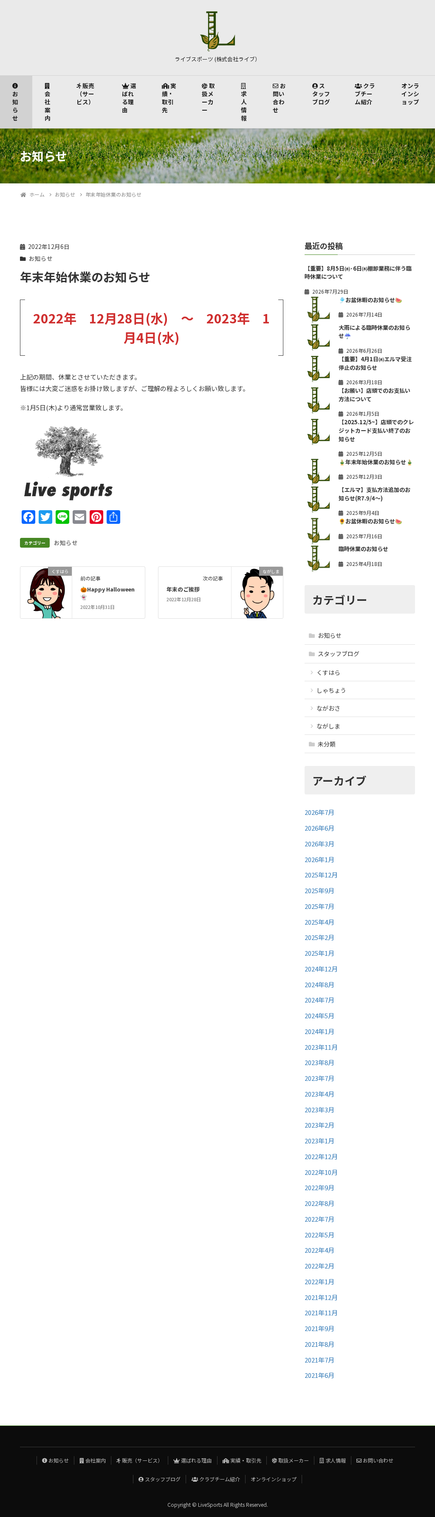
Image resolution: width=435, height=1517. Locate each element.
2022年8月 (319, 1203)
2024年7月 (319, 999)
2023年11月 (321, 1047)
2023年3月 (319, 1109)
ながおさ (328, 708)
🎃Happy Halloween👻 (107, 593)
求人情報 (244, 105)
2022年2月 (319, 1265)
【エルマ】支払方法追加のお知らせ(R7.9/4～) (374, 494)
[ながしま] (257, 591)
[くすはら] (46, 591)
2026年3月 (319, 843)
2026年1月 (319, 859)
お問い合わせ (279, 97)
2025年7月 (319, 906)
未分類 (327, 744)
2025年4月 (319, 921)
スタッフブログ (321, 93)
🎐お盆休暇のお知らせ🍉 (370, 300)
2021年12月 (321, 1297)
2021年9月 (319, 1328)
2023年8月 (319, 1062)
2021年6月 (319, 1375)
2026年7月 (319, 812)
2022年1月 (319, 1281)
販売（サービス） (85, 93)
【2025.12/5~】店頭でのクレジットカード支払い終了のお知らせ (376, 430)
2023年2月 (319, 1124)
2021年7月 (319, 1359)
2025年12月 (321, 874)
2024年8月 (319, 984)
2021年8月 (319, 1344)
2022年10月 (321, 1172)
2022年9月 (319, 1187)
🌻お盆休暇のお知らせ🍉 (370, 521)
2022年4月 (319, 1250)
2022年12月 (321, 1156)
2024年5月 (319, 1015)
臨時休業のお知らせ (363, 549)
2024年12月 (321, 968)
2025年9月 (319, 890)
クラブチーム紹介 (365, 93)
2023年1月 (319, 1140)
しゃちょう (331, 690)
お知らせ (15, 105)
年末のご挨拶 (183, 589)
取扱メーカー (208, 97)
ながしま (328, 726)
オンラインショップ (410, 93)
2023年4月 (319, 1093)
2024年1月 (319, 1031)
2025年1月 (319, 952)
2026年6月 (319, 827)
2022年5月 (319, 1234)
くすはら (328, 672)
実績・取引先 (169, 97)
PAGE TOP (417, 1463)
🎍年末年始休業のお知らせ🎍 (376, 462)
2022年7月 (319, 1218)
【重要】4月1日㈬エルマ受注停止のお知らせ (375, 363)
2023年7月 (319, 1078)
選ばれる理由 (129, 97)
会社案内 (48, 105)
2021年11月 (321, 1312)
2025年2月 (319, 937)
